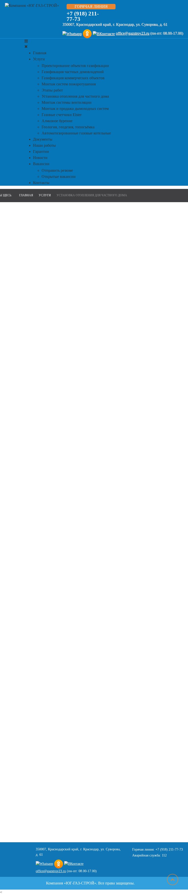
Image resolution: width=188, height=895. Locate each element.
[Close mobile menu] (26, 46)
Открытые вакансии (59, 176)
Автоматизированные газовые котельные (76, 133)
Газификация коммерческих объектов (73, 78)
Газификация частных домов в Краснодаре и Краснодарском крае (163, 397)
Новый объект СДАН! (163, 739)
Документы (42, 139)
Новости (40, 158)
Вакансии (41, 164)
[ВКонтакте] (104, 33)
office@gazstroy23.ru (132, 33)
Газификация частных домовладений (73, 72)
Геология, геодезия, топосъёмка (68, 127)
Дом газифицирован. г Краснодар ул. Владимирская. (163, 693)
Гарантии (41, 151)
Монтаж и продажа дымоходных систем (75, 108)
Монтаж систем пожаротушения (69, 84)
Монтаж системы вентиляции (67, 102)
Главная (39, 53)
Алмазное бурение (57, 121)
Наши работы (44, 145)
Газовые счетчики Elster (62, 115)
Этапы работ (52, 90)
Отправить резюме (57, 170)
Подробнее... (155, 667)
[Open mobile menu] (26, 41)
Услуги (39, 59)
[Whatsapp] (72, 33)
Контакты (41, 183)
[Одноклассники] (87, 33)
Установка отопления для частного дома (75, 96)
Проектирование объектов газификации (75, 66)
